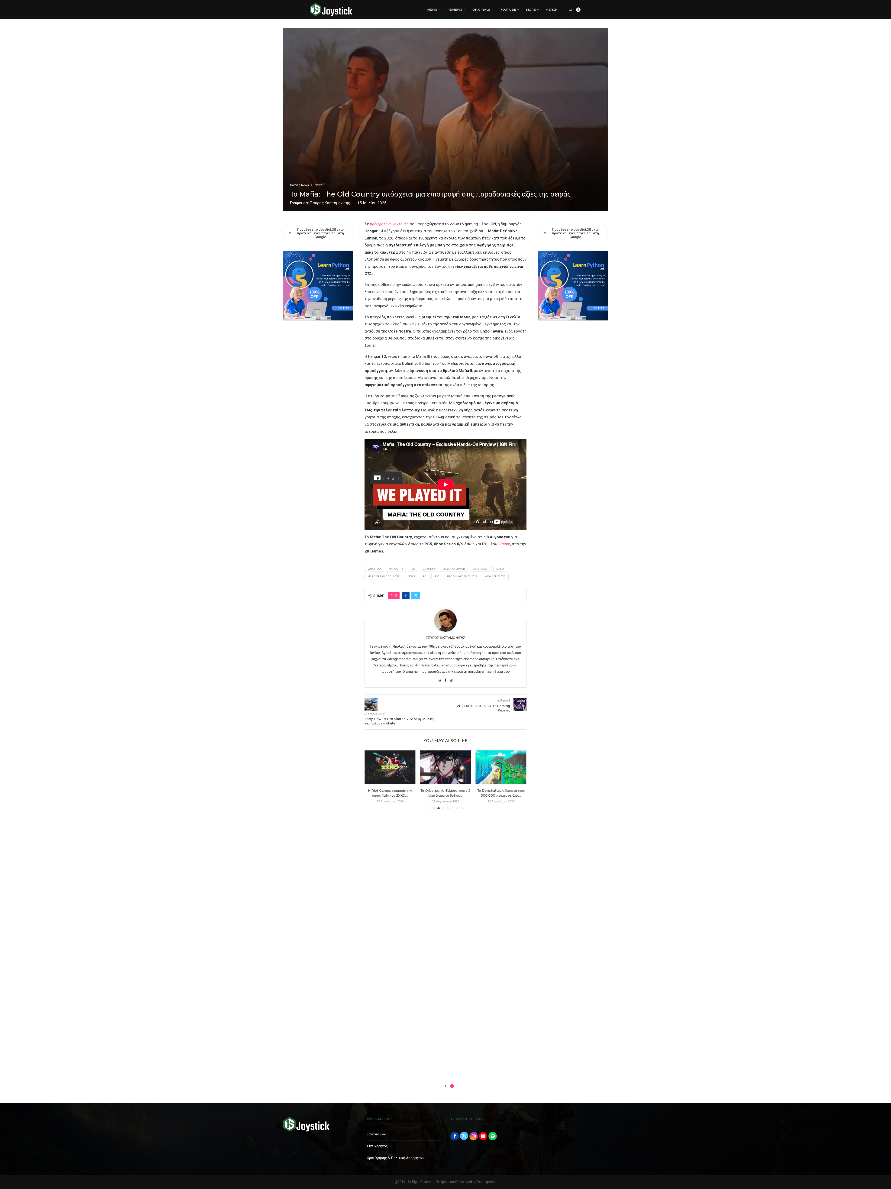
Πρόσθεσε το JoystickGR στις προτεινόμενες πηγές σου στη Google (575, 233)
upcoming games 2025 (462, 576)
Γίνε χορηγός (377, 1146)
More (531, 9)
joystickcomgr (454, 568)
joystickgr (480, 568)
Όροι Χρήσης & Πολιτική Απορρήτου (395, 1158)
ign (413, 568)
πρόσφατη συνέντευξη (389, 224)
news (411, 576)
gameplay (374, 568)
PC (424, 576)
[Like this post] (395, 595)
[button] (371, 780)
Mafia (500, 568)
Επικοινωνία (376, 1134)
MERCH (552, 9)
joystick (429, 568)
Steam (504, 544)
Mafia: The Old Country (384, 576)
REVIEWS (454, 9)
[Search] (570, 9)
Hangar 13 (396, 568)
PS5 (436, 576)
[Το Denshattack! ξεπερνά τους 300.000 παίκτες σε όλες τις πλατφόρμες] (501, 767)
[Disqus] (445, 880)
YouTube (508, 9)
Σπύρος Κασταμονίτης (330, 202)
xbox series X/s (495, 576)
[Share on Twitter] (415, 595)
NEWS (432, 9)
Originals (481, 9)
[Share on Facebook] (406, 595)
